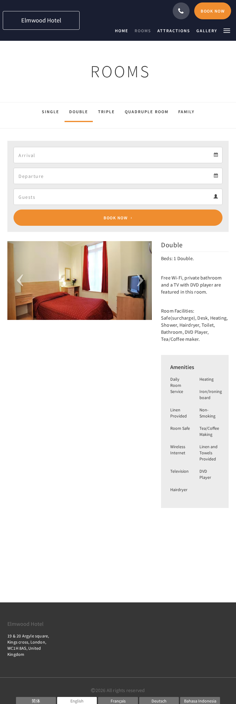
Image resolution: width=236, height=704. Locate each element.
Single (50, 111)
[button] (226, 30)
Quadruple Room (146, 111)
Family (186, 111)
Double (78, 111)
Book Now (116, 218)
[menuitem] (123, 30)
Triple (106, 111)
